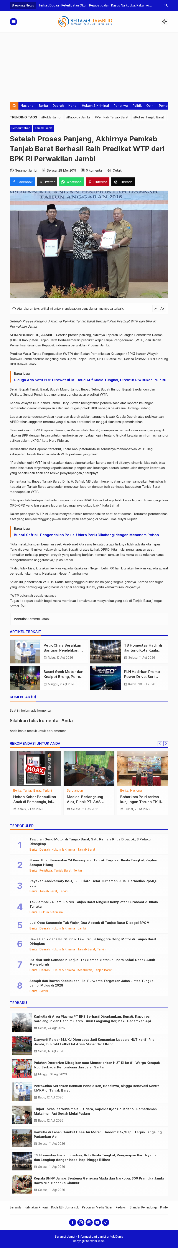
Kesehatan (84, 970)
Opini (150, 105)
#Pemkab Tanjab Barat (111, 117)
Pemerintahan (21, 128)
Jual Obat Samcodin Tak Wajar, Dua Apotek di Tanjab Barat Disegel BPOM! (90, 923)
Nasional (27, 105)
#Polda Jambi (51, 117)
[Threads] (89, 1222)
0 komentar (94, 170)
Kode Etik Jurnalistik (65, 1207)
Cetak (117, 170)
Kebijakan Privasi (36, 1207)
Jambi (81, 790)
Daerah (58, 105)
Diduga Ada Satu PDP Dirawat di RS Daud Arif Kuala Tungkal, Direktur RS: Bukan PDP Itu (90, 380)
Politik (137, 105)
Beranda (15, 1207)
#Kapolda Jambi (78, 117)
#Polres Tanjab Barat (148, 117)
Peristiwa (121, 105)
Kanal (72, 105)
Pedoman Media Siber (97, 1207)
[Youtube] (97, 1222)
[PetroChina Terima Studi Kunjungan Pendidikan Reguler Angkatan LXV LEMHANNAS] (35, 768)
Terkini (77, 870)
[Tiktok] (105, 1222)
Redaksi (121, 1207)
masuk (32, 731)
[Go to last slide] (160, 743)
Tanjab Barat (43, 128)
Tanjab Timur (44, 790)
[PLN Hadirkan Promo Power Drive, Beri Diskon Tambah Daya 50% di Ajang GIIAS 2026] (105, 678)
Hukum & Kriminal (95, 105)
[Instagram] (80, 1222)
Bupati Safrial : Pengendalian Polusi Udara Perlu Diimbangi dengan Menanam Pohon (86, 535)
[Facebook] (72, 1222)
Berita (43, 105)
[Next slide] (165, 743)
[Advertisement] (89, 65)
